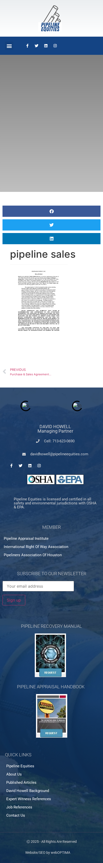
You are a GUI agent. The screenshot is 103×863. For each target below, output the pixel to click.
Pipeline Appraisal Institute (26, 538)
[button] (9, 46)
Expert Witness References (28, 799)
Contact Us (15, 815)
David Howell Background (27, 790)
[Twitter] (36, 46)
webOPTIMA (60, 853)
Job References (19, 807)
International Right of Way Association (36, 547)
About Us (14, 774)
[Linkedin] (46, 46)
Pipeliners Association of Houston (33, 555)
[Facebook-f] (27, 46)
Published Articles (21, 782)
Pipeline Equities (20, 766)
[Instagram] (55, 46)
